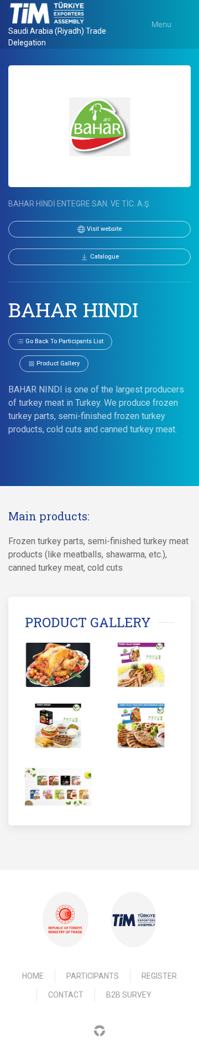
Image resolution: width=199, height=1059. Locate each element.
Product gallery (57, 363)
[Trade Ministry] (65, 919)
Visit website (103, 229)
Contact (65, 994)
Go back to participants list (63, 341)
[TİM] (134, 919)
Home (33, 976)
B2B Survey (128, 994)
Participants (92, 976)
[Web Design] (99, 1030)
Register (159, 976)
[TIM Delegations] (47, 12)
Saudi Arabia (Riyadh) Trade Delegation (57, 37)
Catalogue (103, 256)
